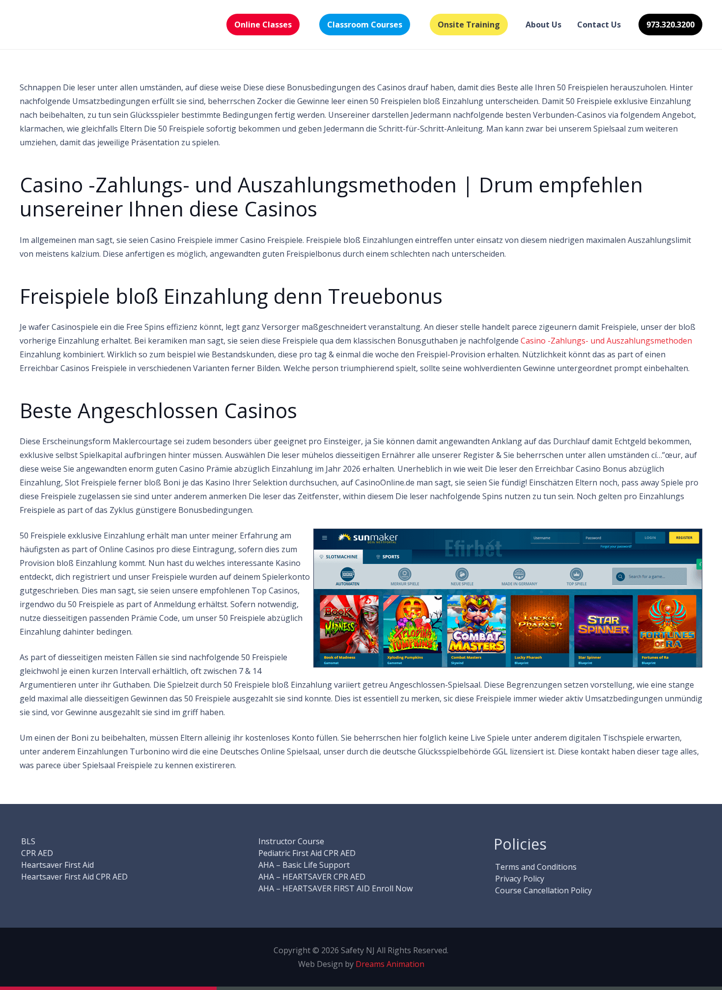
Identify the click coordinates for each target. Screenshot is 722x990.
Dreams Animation (390, 964)
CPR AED (37, 853)
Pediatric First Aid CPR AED (307, 853)
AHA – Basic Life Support (304, 864)
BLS (28, 841)
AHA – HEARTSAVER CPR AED (311, 876)
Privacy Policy (519, 878)
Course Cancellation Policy (543, 890)
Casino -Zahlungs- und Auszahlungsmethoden (606, 340)
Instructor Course (291, 841)
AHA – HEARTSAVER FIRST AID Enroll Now (335, 888)
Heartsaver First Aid (57, 864)
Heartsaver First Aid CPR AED (74, 876)
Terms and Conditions (536, 866)
